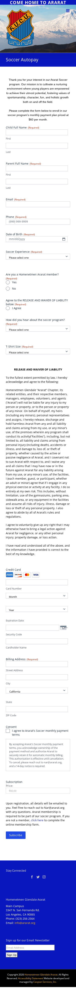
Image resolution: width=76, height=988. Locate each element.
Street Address (14, 670)
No (14, 288)
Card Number (14, 588)
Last (8, 152)
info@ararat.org (25, 923)
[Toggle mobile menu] (68, 11)
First (8, 138)
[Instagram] (44, 876)
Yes (14, 282)
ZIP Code (11, 715)
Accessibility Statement (30, 978)
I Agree (16, 308)
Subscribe (15, 835)
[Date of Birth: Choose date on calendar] (64, 239)
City (8, 683)
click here (37, 820)
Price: (9, 786)
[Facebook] (32, 876)
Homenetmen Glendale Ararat (41, 974)
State (9, 702)
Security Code (14, 634)
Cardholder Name (16, 647)
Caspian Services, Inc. (45, 981)
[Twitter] (38, 876)
